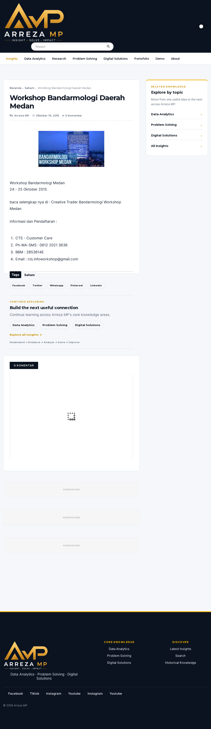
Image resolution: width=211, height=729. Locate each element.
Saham (29, 88)
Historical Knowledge (180, 663)
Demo (160, 58)
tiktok (34, 693)
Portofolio (141, 58)
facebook (15, 693)
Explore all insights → (26, 334)
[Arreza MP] (34, 22)
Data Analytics (35, 58)
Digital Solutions (116, 58)
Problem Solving (85, 58)
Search (180, 656)
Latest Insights (180, 649)
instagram (53, 693)
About (175, 58)
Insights (12, 58)
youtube (74, 693)
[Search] (108, 46)
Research (59, 58)
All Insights (159, 146)
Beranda (15, 88)
